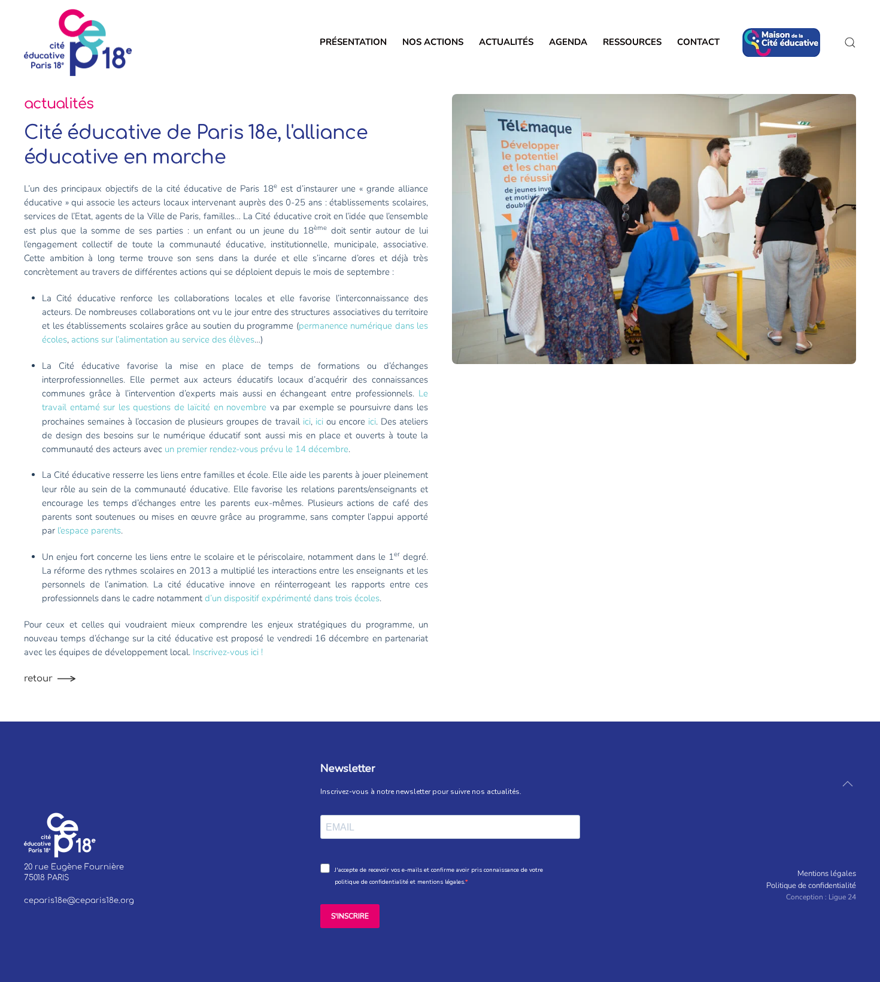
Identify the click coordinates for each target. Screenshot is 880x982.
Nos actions (432, 42)
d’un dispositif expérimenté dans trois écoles (292, 598)
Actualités (506, 42)
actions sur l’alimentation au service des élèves (162, 339)
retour (38, 679)
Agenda (568, 42)
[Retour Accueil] (78, 42)
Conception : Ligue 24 (821, 897)
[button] (850, 42)
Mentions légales (826, 873)
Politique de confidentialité (811, 885)
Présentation (353, 42)
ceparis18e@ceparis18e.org (79, 900)
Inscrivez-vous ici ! (228, 652)
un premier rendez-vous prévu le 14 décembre (256, 449)
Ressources (632, 42)
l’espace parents (89, 531)
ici (307, 422)
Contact (702, 42)
